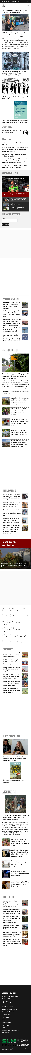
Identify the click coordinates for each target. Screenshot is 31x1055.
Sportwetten (5, 1025)
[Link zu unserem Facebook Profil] (3, 1002)
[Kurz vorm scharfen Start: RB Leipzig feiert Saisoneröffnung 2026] (24, 669)
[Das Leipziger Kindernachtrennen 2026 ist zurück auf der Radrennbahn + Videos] (24, 676)
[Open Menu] (28, 5)
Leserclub (11, 736)
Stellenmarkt (13, 1)
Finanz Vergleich (6, 1022)
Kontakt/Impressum (7, 1006)
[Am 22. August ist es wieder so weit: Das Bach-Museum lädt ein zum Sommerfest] (24, 934)
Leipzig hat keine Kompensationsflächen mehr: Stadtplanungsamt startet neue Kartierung (15, 622)
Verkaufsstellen (6, 1014)
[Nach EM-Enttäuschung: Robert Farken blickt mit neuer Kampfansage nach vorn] (24, 662)
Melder (7, 139)
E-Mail (4, 218)
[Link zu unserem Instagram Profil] (7, 1002)
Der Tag (7, 127)
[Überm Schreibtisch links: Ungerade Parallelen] (15, 770)
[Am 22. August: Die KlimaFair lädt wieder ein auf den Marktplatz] (24, 927)
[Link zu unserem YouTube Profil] (10, 1002)
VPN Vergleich (6, 1020)
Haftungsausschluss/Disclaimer (10, 1030)
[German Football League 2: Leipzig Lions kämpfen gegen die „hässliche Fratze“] (24, 691)
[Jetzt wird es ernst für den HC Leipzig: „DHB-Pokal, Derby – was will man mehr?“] (24, 655)
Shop (19, 1)
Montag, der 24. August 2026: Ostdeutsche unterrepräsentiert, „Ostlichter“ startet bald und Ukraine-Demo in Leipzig (15, 615)
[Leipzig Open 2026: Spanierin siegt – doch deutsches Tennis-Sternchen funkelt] (24, 683)
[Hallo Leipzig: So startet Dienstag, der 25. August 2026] (26, 132)
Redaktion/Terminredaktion (9, 1009)
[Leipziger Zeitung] (3, 5)
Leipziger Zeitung (5, 1)
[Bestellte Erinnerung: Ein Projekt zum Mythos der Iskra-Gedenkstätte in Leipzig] (24, 505)
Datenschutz (5, 1032)
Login (28, 1)
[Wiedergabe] (15, 184)
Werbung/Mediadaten (8, 1012)
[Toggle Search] (24, 5)
